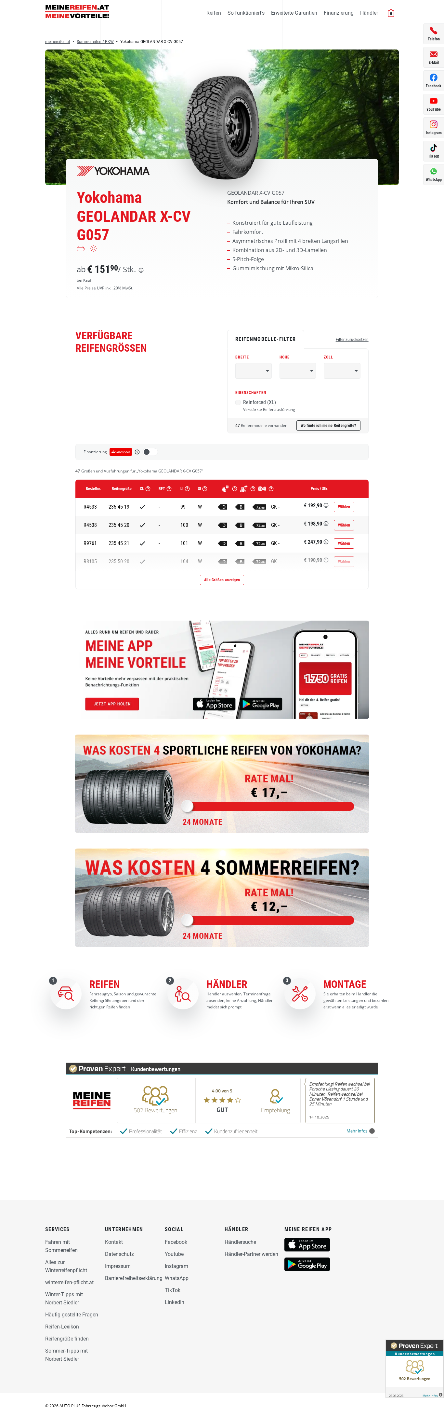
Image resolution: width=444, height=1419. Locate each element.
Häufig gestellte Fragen (71, 1315)
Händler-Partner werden (251, 1254)
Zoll (328, 357)
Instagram (176, 1266)
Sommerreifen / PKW (95, 41)
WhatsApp (177, 1278)
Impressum (118, 1266)
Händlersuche (240, 1242)
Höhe (285, 357)
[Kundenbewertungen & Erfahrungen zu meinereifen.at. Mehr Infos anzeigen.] (414, 1369)
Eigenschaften (250, 392)
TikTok (172, 1290)
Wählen (344, 507)
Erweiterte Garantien (294, 13)
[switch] (150, 452)
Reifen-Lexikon (62, 1327)
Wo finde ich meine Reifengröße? (328, 425)
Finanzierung (339, 13)
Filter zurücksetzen (352, 339)
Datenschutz (119, 1254)
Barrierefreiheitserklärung (134, 1278)
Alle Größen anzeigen (222, 580)
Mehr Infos (357, 1131)
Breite (242, 357)
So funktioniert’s (246, 13)
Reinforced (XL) (269, 405)
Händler (369, 13)
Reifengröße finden (67, 1339)
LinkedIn (174, 1302)
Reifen (213, 13)
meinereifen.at (57, 41)
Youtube (174, 1254)
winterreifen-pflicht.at (69, 1282)
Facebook (176, 1242)
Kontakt (114, 1242)
